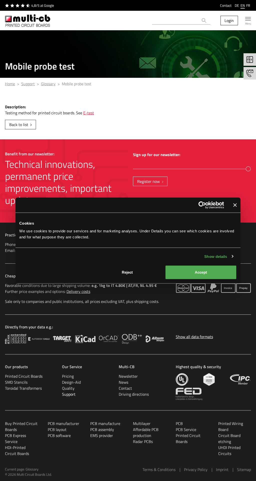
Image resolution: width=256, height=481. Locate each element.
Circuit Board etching (229, 438)
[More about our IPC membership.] (240, 379)
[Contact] (250, 73)
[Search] (204, 21)
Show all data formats (194, 337)
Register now (148, 181)
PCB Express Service (15, 438)
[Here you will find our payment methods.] (183, 288)
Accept (201, 272)
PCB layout (57, 429)
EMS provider (101, 435)
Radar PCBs (143, 441)
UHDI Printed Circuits (229, 450)
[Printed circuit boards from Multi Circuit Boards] (27, 20)
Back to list (18, 125)
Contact (226, 5)
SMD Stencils (16, 382)
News (123, 382)
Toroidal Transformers (23, 388)
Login (229, 21)
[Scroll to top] (245, 470)
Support (69, 394)
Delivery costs (78, 291)
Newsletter (128, 376)
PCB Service (186, 429)
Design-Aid (71, 382)
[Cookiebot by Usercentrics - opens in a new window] (202, 205)
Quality (68, 388)
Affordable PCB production (145, 432)
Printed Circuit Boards (23, 376)
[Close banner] (235, 205)
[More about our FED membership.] (189, 394)
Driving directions (134, 394)
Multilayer (141, 423)
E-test (88, 113)
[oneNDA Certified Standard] (208, 379)
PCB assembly (102, 429)
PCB (179, 423)
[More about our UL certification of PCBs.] (182, 379)
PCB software (59, 435)
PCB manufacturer (63, 423)
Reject (127, 272)
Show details (215, 256)
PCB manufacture (105, 423)
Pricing (68, 376)
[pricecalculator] (250, 59)
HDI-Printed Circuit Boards (17, 450)
